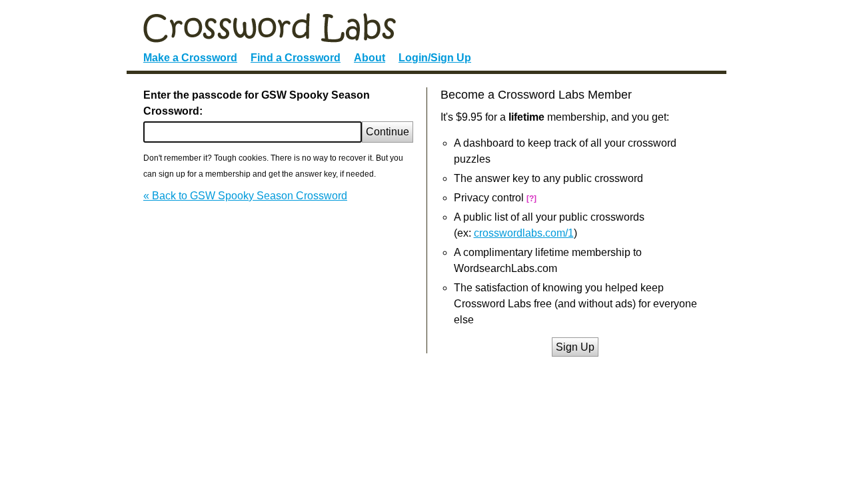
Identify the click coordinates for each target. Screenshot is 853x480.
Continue (387, 131)
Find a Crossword (296, 57)
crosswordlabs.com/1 (524, 233)
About (369, 57)
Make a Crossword (190, 57)
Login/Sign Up (435, 57)
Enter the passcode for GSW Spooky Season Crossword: (256, 103)
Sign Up (575, 347)
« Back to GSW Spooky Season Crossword (245, 195)
